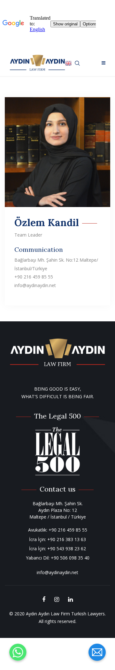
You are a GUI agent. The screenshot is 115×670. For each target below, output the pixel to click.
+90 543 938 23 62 (66, 549)
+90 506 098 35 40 (70, 558)
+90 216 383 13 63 (66, 539)
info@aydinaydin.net (57, 572)
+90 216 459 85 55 (68, 530)
